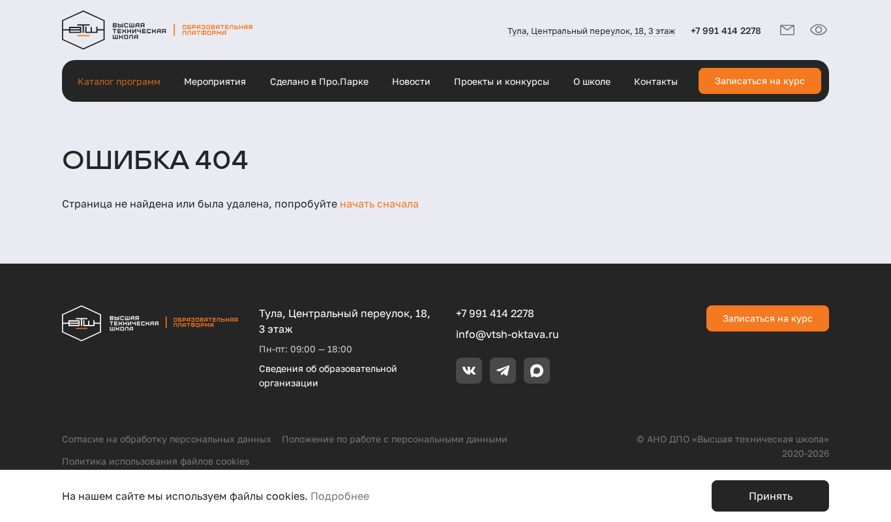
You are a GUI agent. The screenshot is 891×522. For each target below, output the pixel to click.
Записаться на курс (760, 80)
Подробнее (339, 495)
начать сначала (379, 203)
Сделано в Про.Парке (319, 81)
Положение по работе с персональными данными (394, 438)
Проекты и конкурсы (501, 81)
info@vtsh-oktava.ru (507, 334)
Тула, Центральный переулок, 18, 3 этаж (591, 30)
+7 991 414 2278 (726, 30)
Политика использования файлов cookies (155, 461)
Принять (771, 495)
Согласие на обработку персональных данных (166, 438)
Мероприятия (215, 81)
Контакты (656, 81)
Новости (411, 81)
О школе (592, 81)
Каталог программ (119, 81)
